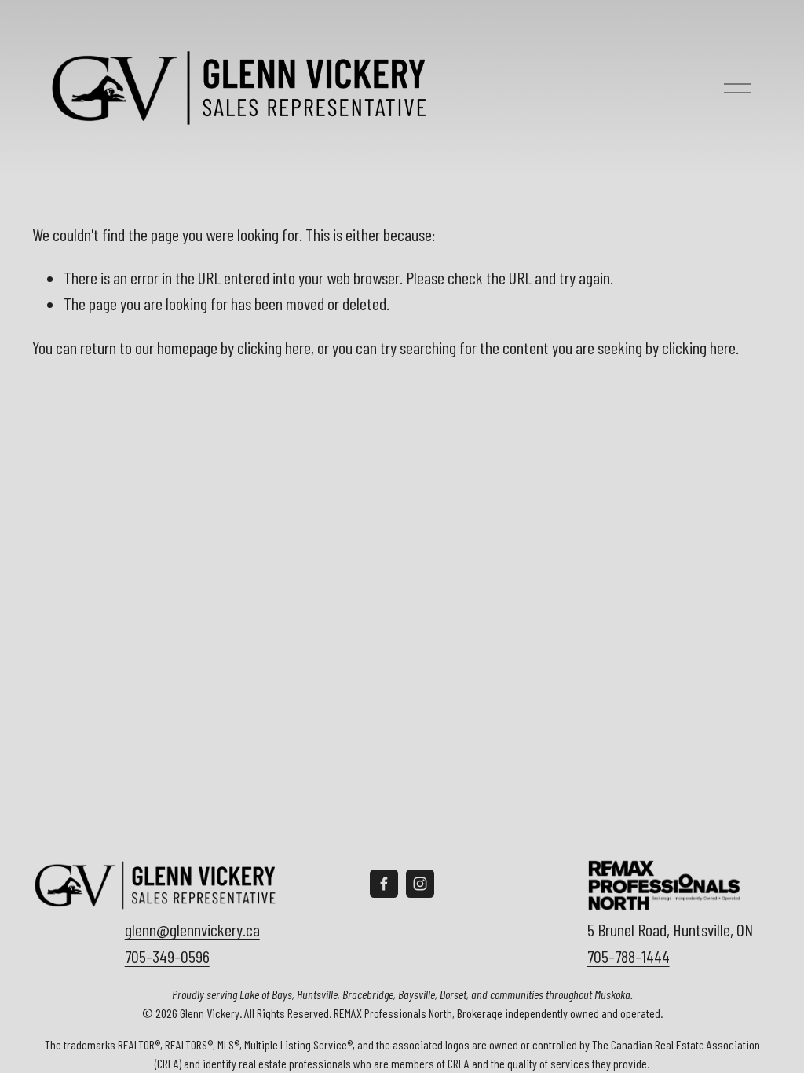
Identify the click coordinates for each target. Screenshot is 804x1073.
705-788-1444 (628, 956)
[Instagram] (420, 884)
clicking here (274, 347)
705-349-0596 (167, 956)
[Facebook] (384, 884)
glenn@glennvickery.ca (192, 929)
